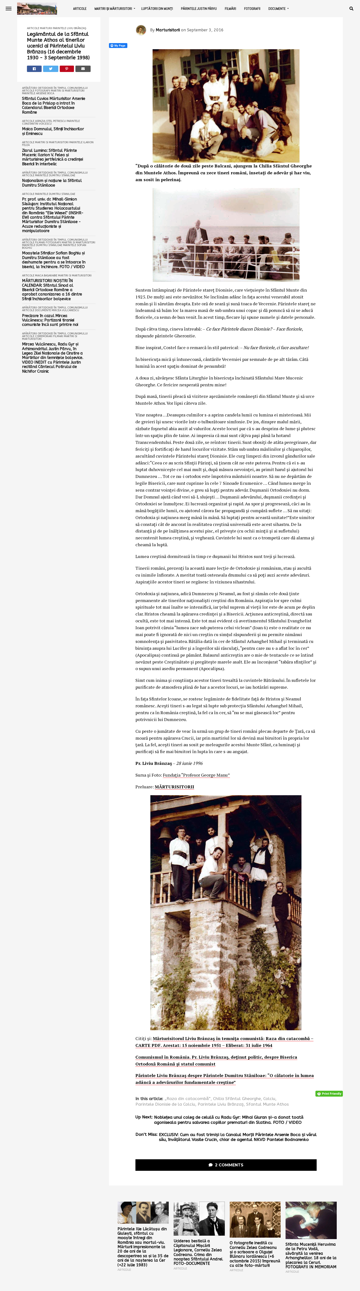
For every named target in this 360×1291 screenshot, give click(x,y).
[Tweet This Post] (50, 69)
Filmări (230, 8)
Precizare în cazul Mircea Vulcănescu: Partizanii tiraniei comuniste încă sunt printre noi (50, 320)
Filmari (40, 242)
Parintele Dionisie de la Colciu (165, 1104)
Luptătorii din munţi (157, 8)
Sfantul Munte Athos (267, 1104)
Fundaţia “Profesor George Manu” (196, 775)
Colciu (269, 1099)
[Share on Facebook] (34, 69)
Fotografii (252, 8)
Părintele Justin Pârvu (199, 8)
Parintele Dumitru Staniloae (55, 175)
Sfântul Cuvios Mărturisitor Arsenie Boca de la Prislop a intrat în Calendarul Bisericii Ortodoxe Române (53, 105)
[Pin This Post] (67, 69)
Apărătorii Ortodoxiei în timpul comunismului (55, 88)
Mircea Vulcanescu (65, 310)
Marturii (46, 28)
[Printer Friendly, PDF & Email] (329, 1093)
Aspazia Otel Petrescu (50, 121)
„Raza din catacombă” (188, 1099)
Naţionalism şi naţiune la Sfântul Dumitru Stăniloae (52, 182)
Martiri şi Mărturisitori (113, 8)
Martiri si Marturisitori (67, 90)
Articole (79, 8)
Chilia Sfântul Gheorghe (237, 1099)
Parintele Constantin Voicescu (51, 122)
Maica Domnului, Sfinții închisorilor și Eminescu (53, 131)
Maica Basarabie (46, 275)
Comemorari (43, 336)
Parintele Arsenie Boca (38, 93)
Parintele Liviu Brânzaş (69, 28)
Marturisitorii (168, 30)
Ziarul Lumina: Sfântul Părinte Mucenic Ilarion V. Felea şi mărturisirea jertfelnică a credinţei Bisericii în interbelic (52, 157)
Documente (277, 8)
